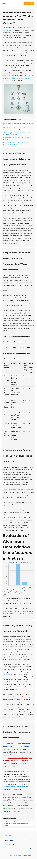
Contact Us (29, 3)
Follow (7, 849)
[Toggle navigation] (3, 3)
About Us (8, 835)
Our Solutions (9, 844)
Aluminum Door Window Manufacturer (15, 822)
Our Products (9, 840)
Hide (20, 119)
